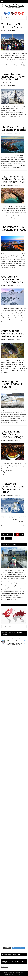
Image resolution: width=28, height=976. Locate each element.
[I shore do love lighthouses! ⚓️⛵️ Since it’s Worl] (14, 789)
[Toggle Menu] (2, 1)
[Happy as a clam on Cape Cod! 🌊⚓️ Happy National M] (14, 729)
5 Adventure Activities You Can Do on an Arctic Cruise (12, 487)
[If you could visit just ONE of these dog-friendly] (14, 684)
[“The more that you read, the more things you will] (14, 759)
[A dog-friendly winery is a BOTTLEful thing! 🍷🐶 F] (14, 654)
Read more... (14, 599)
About (6, 974)
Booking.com (4, 967)
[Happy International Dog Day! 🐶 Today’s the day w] (14, 669)
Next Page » (8, 538)
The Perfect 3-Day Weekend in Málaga (13, 228)
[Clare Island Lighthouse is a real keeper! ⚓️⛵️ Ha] (14, 774)
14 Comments (18, 185)
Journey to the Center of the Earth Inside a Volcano (13, 333)
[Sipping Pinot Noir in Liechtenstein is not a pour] (14, 714)
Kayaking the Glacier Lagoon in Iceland (12, 384)
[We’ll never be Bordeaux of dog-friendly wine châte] (14, 819)
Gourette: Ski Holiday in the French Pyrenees (12, 279)
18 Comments (18, 233)
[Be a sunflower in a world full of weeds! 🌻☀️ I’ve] (14, 804)
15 (3, 538)
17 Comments (18, 440)
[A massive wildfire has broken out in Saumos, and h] (14, 863)
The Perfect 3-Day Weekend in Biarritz (13, 128)
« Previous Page (6, 534)
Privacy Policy (19, 974)
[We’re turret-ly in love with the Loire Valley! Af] (14, 878)
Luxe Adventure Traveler (14, 5)
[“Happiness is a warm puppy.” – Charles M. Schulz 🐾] (14, 938)
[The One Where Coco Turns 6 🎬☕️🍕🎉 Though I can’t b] (14, 908)
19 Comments (18, 339)
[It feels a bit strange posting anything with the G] (14, 848)
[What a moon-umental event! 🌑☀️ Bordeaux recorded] (14, 744)
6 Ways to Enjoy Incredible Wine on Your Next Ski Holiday (13, 78)
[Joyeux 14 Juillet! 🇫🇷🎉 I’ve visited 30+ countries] (14, 893)
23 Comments (18, 285)
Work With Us (12, 974)
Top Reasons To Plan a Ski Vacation (13, 26)
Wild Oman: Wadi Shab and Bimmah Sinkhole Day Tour (13, 179)
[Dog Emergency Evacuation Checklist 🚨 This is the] (14, 833)
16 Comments (18, 133)
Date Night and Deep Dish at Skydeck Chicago (12, 434)
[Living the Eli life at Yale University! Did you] (14, 699)
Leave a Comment (11, 30)
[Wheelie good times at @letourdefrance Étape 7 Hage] (14, 923)
